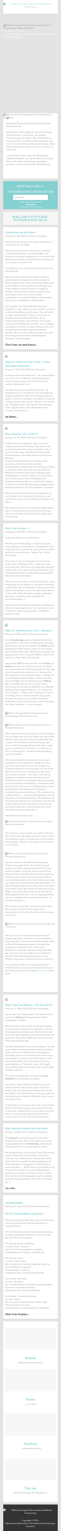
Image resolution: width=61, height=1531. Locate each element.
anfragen (42, 970)
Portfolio (38, 146)
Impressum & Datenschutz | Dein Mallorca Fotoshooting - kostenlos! (30, 1524)
